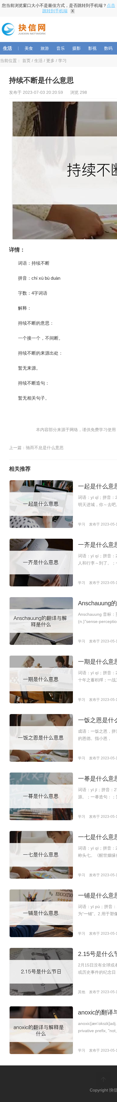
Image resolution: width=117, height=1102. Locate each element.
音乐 (60, 48)
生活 (7, 48)
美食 (29, 48)
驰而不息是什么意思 (45, 447)
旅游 (44, 48)
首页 (26, 60)
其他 (81, 992)
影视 (92, 48)
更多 (50, 60)
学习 (62, 60)
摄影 (76, 48)
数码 (108, 48)
